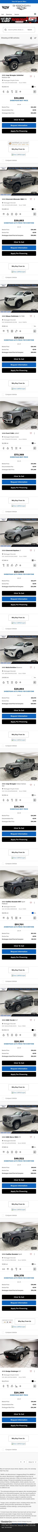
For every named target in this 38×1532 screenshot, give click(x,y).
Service (16, 14)
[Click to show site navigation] (35, 14)
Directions (9, 14)
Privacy (24, 1523)
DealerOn (14, 1523)
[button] (2, 14)
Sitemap (20, 1523)
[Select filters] (31, 37)
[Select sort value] (34, 38)
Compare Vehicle (11, 160)
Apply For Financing (19, 131)
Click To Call (19, 119)
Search (30, 30)
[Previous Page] (21, 1462)
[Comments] (34, 91)
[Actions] (34, 76)
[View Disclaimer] (20, 91)
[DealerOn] (7, 1521)
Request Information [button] (19, 125)
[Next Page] (24, 1462)
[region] (19, 111)
